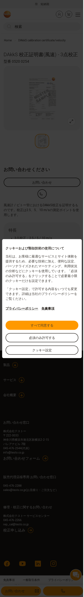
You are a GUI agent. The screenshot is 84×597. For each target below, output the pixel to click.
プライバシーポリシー (22, 308)
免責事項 (47, 308)
